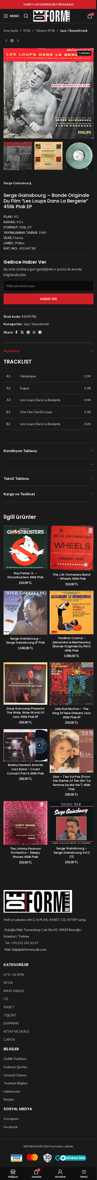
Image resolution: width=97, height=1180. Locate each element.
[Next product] (17, 40)
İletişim (9, 1099)
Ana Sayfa (11, 30)
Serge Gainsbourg (17, 183)
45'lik (27, 30)
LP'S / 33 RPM (14, 975)
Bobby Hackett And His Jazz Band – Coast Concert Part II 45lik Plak (25, 769)
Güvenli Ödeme (15, 1075)
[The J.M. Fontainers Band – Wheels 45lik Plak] (71, 548)
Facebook (11, 1127)
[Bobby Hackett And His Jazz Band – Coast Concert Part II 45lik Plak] (25, 745)
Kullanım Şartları (15, 1067)
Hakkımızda (12, 1091)
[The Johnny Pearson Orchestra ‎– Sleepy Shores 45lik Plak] (25, 823)
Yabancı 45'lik (45, 30)
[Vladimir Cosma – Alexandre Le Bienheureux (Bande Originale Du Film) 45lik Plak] (71, 612)
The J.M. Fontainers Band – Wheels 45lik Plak (71, 577)
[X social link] (22, 332)
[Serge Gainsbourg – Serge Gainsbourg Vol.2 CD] (71, 822)
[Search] (26, 16)
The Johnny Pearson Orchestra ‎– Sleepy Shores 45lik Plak (25, 853)
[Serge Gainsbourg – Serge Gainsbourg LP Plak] (25, 613)
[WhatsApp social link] (34, 332)
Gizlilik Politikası (15, 1059)
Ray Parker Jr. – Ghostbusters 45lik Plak (25, 575)
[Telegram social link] (40, 332)
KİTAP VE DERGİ (16, 1031)
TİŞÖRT (10, 1015)
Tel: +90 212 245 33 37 (21, 943)
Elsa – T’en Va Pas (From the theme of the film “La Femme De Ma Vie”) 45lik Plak (72, 783)
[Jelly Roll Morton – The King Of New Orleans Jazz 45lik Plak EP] (71, 683)
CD (6, 999)
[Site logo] (51, 16)
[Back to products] (12, 40)
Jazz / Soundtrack (74, 30)
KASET (9, 1007)
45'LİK (8, 983)
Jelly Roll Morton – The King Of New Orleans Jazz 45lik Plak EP (72, 713)
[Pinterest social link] (28, 332)
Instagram (11, 1119)
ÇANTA (9, 1039)
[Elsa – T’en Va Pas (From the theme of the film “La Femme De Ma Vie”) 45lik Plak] (71, 751)
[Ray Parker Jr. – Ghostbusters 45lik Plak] (25, 547)
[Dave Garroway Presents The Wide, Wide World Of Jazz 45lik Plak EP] (25, 683)
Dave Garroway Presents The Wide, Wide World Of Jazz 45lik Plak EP (25, 713)
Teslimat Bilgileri (16, 1083)
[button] (8, 93)
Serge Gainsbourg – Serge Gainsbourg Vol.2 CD (72, 852)
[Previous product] (6, 40)
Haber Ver (48, 299)
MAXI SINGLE (14, 991)
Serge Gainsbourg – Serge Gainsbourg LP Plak (25, 641)
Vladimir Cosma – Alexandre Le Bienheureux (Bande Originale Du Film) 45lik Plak (71, 644)
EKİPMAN (11, 1023)
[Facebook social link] (16, 332)
